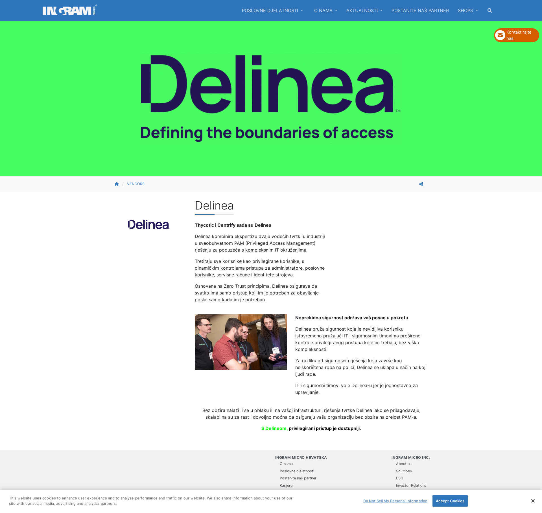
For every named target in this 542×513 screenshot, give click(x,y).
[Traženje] (489, 10)
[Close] (533, 501)
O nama (324, 10)
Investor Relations (411, 485)
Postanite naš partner (420, 10)
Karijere (286, 485)
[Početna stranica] (120, 184)
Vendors (136, 184)
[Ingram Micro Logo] (70, 10)
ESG (399, 478)
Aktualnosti (362, 10)
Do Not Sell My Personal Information (395, 501)
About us (404, 464)
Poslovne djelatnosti (271, 10)
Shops (466, 10)
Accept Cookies (450, 501)
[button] (516, 35)
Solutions (404, 471)
